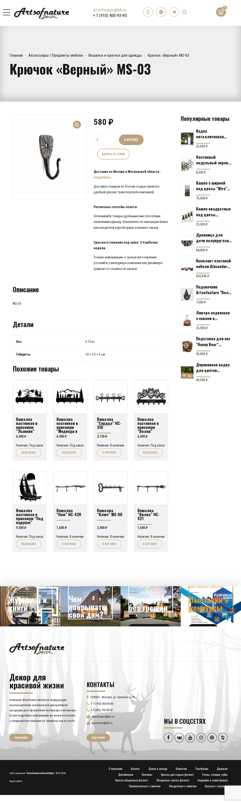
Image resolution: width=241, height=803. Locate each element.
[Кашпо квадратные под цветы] (187, 216)
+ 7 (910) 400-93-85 (110, 15)
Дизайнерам (125, 774)
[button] (77, 122)
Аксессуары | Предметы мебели (55, 55)
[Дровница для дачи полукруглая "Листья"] (187, 242)
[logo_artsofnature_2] (36, 648)
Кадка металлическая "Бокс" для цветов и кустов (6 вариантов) (212, 133)
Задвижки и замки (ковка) (212, 780)
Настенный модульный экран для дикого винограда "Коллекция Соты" (213, 159)
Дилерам (222, 769)
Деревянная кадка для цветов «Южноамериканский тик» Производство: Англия (214, 367)
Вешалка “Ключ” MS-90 (109, 512)
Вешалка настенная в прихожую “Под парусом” (29, 516)
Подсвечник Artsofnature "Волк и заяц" (213, 289)
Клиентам (181, 769)
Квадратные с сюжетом (183, 786)
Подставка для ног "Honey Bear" (213, 341)
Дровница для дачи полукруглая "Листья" (212, 237)
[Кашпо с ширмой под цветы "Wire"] (187, 190)
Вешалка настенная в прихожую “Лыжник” (26, 425)
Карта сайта (15, 781)
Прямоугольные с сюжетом (145, 786)
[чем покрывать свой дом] (90, 606)
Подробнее (28, 452)
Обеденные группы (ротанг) (173, 780)
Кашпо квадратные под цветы (213, 211)
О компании (115, 769)
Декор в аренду (158, 769)
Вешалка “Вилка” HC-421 (148, 514)
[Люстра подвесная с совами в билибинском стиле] (187, 320)
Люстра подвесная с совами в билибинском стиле (213, 315)
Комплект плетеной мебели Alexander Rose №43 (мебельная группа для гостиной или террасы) (213, 263)
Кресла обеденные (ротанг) (131, 780)
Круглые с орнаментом (218, 786)
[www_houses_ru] (30, 606)
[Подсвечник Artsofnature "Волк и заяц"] (187, 294)
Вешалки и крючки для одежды (115, 55)
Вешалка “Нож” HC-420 (68, 512)
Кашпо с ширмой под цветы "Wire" (211, 185)
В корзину (131, 140)
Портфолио (202, 769)
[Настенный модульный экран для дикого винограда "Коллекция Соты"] (187, 164)
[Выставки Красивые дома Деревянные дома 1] (211, 606)
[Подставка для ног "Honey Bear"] (187, 346)
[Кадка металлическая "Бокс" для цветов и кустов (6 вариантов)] (187, 138)
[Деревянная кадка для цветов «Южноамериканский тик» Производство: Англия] (187, 372)
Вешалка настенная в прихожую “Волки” (148, 425)
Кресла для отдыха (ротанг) (177, 774)
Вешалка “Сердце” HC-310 (109, 423)
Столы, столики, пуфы (215, 774)
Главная (16, 55)
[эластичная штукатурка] (150, 606)
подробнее (102, 177)
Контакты (147, 774)
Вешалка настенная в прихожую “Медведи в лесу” (67, 427)
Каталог (135, 769)
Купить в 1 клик (113, 154)
